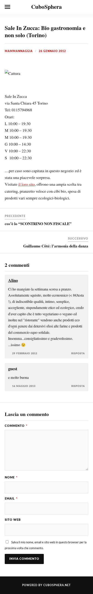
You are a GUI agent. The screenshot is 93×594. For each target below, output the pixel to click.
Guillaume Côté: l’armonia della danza (55, 246)
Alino (13, 280)
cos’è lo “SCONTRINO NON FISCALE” (38, 223)
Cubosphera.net (57, 585)
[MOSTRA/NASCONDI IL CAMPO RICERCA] (85, 7)
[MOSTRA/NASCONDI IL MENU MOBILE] (7, 7)
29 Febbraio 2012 (24, 353)
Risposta (78, 353)
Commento (16, 426)
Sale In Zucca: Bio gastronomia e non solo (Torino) (45, 31)
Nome (11, 477)
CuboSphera (46, 6)
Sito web (13, 520)
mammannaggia (19, 51)
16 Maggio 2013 (23, 386)
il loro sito (26, 184)
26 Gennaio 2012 (52, 51)
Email (11, 498)
